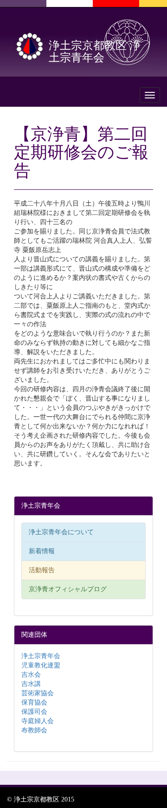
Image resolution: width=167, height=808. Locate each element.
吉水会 (31, 674)
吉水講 (31, 683)
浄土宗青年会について (61, 532)
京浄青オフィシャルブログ (68, 589)
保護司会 (34, 711)
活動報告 (42, 570)
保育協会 (34, 702)
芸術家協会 (37, 693)
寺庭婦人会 (37, 721)
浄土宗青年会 (40, 656)
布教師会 (34, 730)
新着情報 (42, 551)
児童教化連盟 (40, 665)
